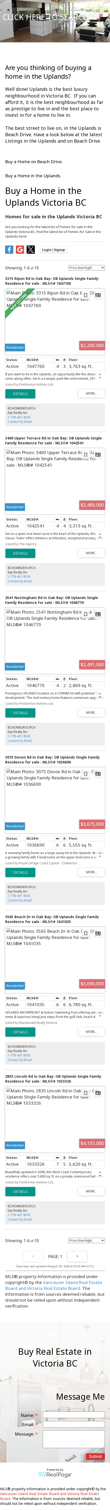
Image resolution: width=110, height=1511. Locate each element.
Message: (25, 1434)
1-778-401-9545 (19, 417)
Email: (28, 1424)
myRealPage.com (55, 1475)
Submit (95, 1456)
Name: (28, 1415)
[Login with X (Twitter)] (31, 252)
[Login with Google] (20, 252)
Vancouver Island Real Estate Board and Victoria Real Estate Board (53, 1285)
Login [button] (53, 249)
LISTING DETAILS (20, 393)
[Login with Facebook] (9, 252)
